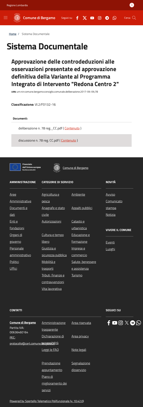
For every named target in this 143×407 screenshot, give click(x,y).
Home (12, 34)
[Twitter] (83, 17)
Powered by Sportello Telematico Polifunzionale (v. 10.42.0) (47, 401)
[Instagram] (98, 17)
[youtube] (115, 322)
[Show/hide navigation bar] (5, 17)
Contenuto (72, 128)
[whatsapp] (139, 322)
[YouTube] (90, 17)
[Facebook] (76, 17)
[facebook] (109, 322)
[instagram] (121, 322)
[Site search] (134, 18)
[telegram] (133, 322)
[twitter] (127, 322)
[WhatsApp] (113, 17)
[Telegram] (105, 17)
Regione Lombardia (17, 5)
